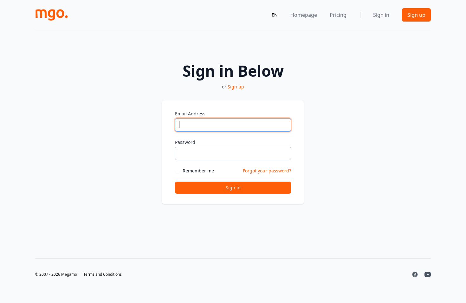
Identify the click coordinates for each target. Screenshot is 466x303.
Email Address (190, 114)
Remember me (198, 171)
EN (275, 15)
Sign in (381, 14)
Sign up (416, 14)
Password (185, 142)
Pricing (338, 14)
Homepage (303, 14)
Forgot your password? (267, 171)
